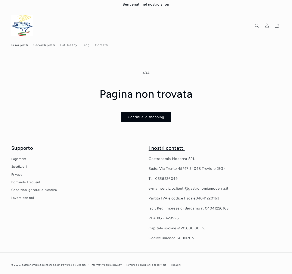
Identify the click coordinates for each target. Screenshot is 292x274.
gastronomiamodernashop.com (41, 264)
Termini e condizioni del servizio (146, 264)
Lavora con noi (22, 198)
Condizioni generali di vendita (34, 190)
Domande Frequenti (26, 182)
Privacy (16, 174)
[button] (257, 26)
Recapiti (176, 264)
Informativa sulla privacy (106, 264)
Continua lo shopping (146, 117)
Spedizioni (19, 167)
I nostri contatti (167, 148)
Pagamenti (19, 159)
